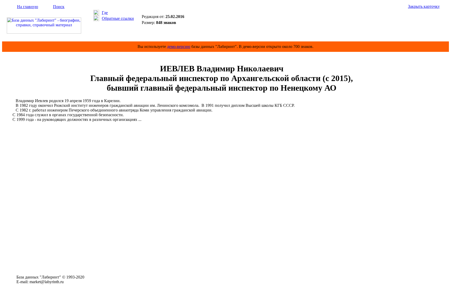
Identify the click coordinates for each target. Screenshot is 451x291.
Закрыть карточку (424, 6)
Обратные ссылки (118, 18)
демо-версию (178, 46)
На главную (27, 6)
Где (105, 12)
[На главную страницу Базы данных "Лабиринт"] (44, 32)
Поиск (58, 6)
